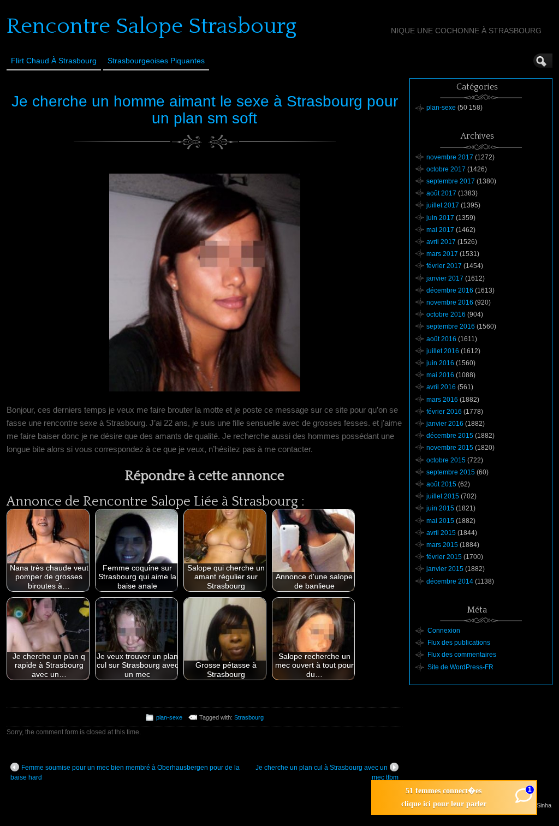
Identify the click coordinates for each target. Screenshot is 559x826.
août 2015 (441, 484)
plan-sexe (169, 717)
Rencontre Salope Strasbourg (151, 26)
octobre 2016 (446, 314)
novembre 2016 (449, 302)
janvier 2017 (444, 278)
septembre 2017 (450, 181)
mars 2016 (442, 399)
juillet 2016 (442, 351)
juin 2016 (440, 363)
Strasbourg (249, 717)
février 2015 (444, 557)
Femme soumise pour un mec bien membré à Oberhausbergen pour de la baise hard (125, 772)
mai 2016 (440, 375)
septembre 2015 (450, 472)
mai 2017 (440, 230)
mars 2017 (442, 254)
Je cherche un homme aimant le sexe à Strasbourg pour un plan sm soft (204, 110)
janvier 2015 (444, 569)
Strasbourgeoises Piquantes (156, 60)
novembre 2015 (449, 447)
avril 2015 (441, 533)
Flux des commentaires (461, 654)
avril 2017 (441, 242)
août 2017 (441, 193)
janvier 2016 (444, 423)
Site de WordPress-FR (460, 667)
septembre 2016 (450, 326)
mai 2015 (440, 521)
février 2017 (444, 266)
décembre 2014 (449, 581)
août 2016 (441, 339)
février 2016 (444, 411)
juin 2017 (440, 218)
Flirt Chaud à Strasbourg (54, 60)
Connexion (443, 630)
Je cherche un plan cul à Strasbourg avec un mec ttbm (327, 772)
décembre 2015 (449, 435)
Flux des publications (458, 642)
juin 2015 (440, 508)
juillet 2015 (442, 496)
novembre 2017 (449, 157)
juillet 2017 (442, 205)
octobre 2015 (446, 460)
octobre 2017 (446, 169)
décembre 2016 (449, 290)
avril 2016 (441, 387)
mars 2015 (442, 545)
